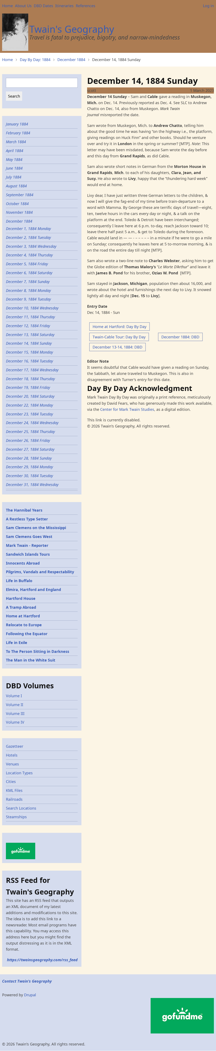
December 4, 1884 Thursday (29, 254)
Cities (11, 781)
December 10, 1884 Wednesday (32, 307)
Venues (12, 763)
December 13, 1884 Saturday (30, 334)
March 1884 (16, 141)
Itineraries (64, 5)
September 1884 (19, 194)
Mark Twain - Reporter (27, 545)
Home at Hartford (23, 615)
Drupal (30, 994)
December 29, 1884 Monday (29, 466)
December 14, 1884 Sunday (29, 343)
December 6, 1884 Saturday (29, 272)
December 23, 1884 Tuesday (29, 414)
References (85, 5)
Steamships (16, 816)
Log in (208, 5)
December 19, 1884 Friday (28, 387)
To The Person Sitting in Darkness (37, 651)
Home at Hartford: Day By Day (119, 326)
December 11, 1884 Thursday (31, 316)
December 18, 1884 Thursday (30, 378)
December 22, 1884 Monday (29, 405)
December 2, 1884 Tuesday (28, 237)
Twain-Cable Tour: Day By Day (119, 336)
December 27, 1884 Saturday (30, 449)
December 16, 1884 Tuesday (29, 360)
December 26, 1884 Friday (28, 440)
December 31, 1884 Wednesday (32, 484)
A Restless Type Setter (27, 518)
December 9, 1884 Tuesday (28, 299)
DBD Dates (43, 5)
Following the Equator (26, 633)
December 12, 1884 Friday (28, 325)
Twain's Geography (71, 29)
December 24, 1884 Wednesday (32, 422)
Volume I (14, 695)
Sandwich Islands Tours (28, 554)
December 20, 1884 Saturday (30, 396)
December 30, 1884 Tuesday (30, 475)
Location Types (19, 772)
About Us (23, 5)
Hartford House (20, 598)
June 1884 (14, 168)
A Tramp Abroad (21, 607)
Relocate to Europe (24, 624)
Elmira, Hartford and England (33, 589)
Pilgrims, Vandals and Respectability (40, 571)
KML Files (14, 790)
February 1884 (18, 132)
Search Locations (21, 808)
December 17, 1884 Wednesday (32, 369)
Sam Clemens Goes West (29, 536)
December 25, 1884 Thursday (31, 431)
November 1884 (19, 212)
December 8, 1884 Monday (29, 290)
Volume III (15, 713)
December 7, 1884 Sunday (28, 281)
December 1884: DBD (180, 336)
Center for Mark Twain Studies (127, 409)
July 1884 (13, 177)
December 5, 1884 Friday (27, 263)
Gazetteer (14, 746)
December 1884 (71, 59)
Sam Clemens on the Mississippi (36, 527)
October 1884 (17, 203)
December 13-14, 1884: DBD (117, 347)
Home (7, 5)
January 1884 (17, 124)
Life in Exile (16, 642)
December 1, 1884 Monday (28, 228)
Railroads (14, 799)
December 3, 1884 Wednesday (31, 246)
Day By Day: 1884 (35, 59)
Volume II (14, 704)
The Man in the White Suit (30, 660)
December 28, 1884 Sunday (29, 458)
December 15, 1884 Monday (30, 352)
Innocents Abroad (23, 563)
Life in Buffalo (19, 580)
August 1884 (16, 185)
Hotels (12, 755)
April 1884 (14, 150)
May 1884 (14, 159)
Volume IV (15, 722)
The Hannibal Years (24, 510)
